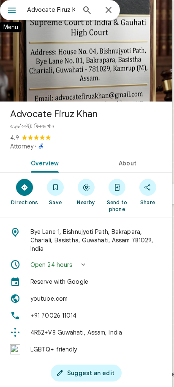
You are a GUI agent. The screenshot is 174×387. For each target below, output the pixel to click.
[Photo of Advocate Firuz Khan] (86, 51)
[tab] (43, 162)
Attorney (21, 146)
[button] (86, 264)
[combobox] (51, 10)
